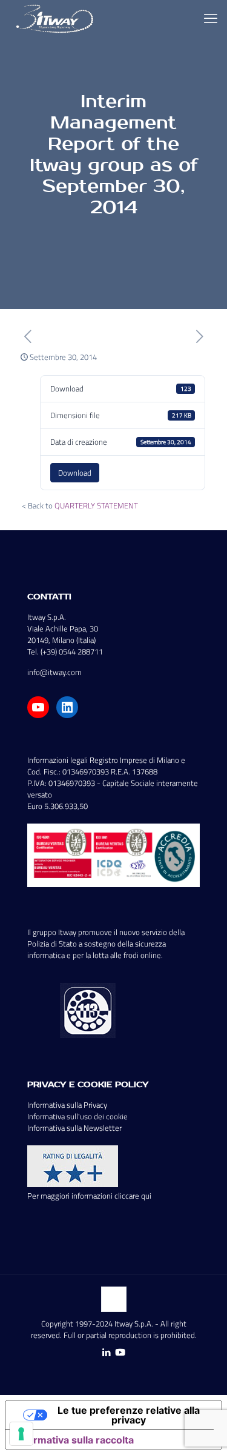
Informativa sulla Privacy (67, 1105)
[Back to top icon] (114, 1299)
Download (74, 473)
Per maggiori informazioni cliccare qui (89, 1196)
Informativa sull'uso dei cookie (77, 1116)
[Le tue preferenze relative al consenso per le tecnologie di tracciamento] (21, 1433)
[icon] (120, 1352)
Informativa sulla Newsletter (74, 1128)
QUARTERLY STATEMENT (96, 505)
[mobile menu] (210, 18)
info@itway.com (54, 672)
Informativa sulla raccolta (74, 1440)
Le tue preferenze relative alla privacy (129, 1415)
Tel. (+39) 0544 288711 (65, 651)
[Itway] (56, 18)
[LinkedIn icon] (106, 1352)
